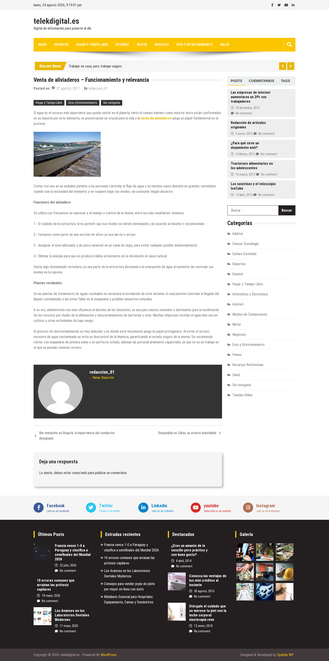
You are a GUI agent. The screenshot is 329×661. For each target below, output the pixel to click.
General (237, 274)
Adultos (237, 234)
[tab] (236, 81)
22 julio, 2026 (68, 565)
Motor (142, 44)
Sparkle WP (285, 655)
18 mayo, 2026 (51, 595)
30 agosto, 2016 (204, 591)
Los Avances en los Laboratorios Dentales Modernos (72, 615)
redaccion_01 (98, 88)
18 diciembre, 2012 (248, 108)
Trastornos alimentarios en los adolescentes (252, 165)
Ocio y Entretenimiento (194, 44)
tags (285, 81)
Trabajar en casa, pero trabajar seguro (95, 65)
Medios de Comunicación (249, 314)
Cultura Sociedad (244, 254)
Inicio (42, 44)
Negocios (162, 44)
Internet (122, 44)
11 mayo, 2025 (69, 626)
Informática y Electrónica (250, 294)
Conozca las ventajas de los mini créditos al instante (207, 580)
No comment (244, 113)
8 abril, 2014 (183, 561)
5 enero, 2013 (244, 133)
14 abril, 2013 (244, 195)
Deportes (61, 44)
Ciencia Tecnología (245, 244)
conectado (79, 473)
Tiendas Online (242, 395)
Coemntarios (261, 81)
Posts (236, 81)
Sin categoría (111, 102)
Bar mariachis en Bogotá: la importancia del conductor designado (77, 435)
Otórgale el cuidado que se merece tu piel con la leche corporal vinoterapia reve (207, 613)
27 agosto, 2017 (68, 88)
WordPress (108, 655)
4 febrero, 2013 (245, 154)
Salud (224, 44)
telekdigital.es (56, 21)
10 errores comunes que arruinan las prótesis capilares (56, 585)
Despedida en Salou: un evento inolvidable (187, 433)
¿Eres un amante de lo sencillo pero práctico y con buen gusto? (189, 550)
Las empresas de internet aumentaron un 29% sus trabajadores (250, 97)
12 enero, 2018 (203, 626)
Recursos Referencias (247, 365)
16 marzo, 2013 (245, 174)
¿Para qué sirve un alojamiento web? (245, 145)
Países (237, 355)
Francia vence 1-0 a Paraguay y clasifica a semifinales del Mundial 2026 (73, 552)
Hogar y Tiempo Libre (92, 44)
